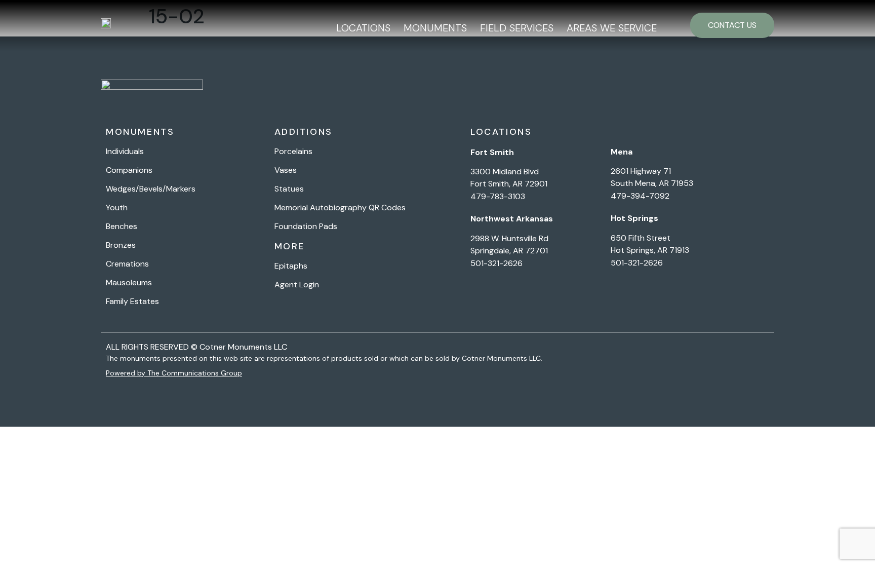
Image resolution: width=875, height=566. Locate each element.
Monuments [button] (435, 27)
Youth (117, 208)
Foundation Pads (305, 226)
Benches (121, 226)
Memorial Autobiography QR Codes (340, 208)
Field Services (516, 27)
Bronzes (121, 245)
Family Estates (132, 301)
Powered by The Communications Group (174, 373)
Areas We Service (612, 27)
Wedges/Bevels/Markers (150, 189)
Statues (289, 189)
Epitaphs (290, 266)
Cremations (127, 264)
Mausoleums (129, 283)
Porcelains (293, 151)
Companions (129, 170)
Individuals (125, 151)
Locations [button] (363, 27)
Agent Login (296, 285)
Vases (285, 170)
